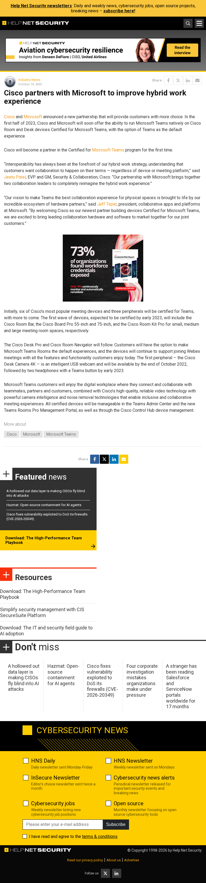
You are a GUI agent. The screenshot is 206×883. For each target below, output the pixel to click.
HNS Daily (43, 761)
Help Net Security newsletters (41, 5)
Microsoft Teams (108, 150)
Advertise (131, 860)
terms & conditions (99, 836)
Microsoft (33, 116)
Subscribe (116, 824)
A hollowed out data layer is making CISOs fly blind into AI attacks (23, 677)
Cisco (9, 116)
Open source (129, 803)
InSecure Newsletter (55, 777)
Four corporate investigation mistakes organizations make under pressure (142, 680)
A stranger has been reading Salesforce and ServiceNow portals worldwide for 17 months (181, 686)
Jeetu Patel (15, 177)
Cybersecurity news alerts (144, 777)
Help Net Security (187, 850)
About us (113, 860)
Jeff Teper (107, 204)
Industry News (29, 80)
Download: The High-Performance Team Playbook (43, 540)
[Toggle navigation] (199, 23)
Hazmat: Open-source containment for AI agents (43, 505)
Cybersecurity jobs (53, 803)
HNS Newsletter (133, 761)
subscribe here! (119, 10)
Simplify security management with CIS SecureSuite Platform (42, 612)
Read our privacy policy (85, 860)
